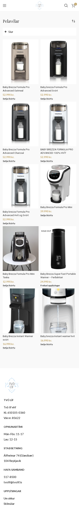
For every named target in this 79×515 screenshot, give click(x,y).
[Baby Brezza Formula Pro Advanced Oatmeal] (21, 61)
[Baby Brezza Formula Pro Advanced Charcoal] (21, 124)
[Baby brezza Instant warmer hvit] (58, 310)
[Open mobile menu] (4, 5)
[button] (9, 99)
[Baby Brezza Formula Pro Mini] (58, 184)
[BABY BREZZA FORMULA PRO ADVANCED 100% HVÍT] (58, 124)
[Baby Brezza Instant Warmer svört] (21, 310)
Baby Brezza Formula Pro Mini (56, 207)
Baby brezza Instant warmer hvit (57, 336)
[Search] (66, 5)
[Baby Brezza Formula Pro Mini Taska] (21, 248)
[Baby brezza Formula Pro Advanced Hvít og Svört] (21, 186)
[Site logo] (39, 5)
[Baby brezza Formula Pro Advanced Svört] (58, 61)
